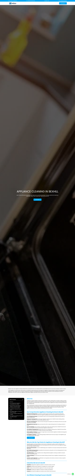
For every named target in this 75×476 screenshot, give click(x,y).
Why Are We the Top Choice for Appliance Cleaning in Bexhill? (15, 406)
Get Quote (63, 3)
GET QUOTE (37, 199)
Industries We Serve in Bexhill (15, 407)
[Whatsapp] (73, 474)
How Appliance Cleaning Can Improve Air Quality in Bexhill (16, 416)
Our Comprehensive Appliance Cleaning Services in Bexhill (15, 404)
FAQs (11, 418)
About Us (11, 401)
